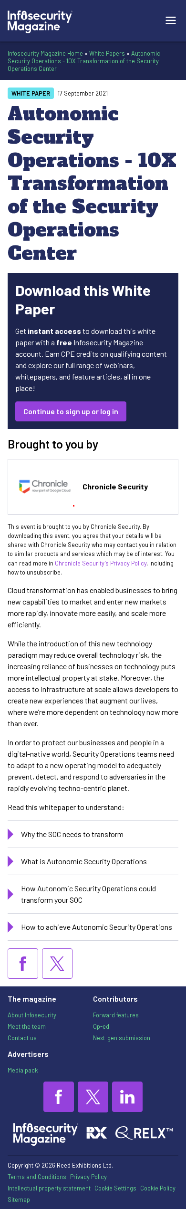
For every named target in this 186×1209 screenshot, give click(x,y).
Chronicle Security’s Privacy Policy (100, 563)
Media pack (23, 1070)
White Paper (30, 93)
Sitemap (19, 1199)
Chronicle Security (115, 486)
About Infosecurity (32, 1015)
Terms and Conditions (37, 1176)
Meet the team (27, 1026)
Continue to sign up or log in (70, 411)
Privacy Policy (88, 1176)
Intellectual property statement (49, 1188)
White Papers (107, 53)
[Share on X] (57, 963)
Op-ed (101, 1026)
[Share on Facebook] (23, 963)
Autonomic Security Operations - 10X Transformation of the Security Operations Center (84, 60)
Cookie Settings (115, 1188)
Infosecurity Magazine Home (45, 53)
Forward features (116, 1015)
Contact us (22, 1038)
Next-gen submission (121, 1038)
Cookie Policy (158, 1188)
